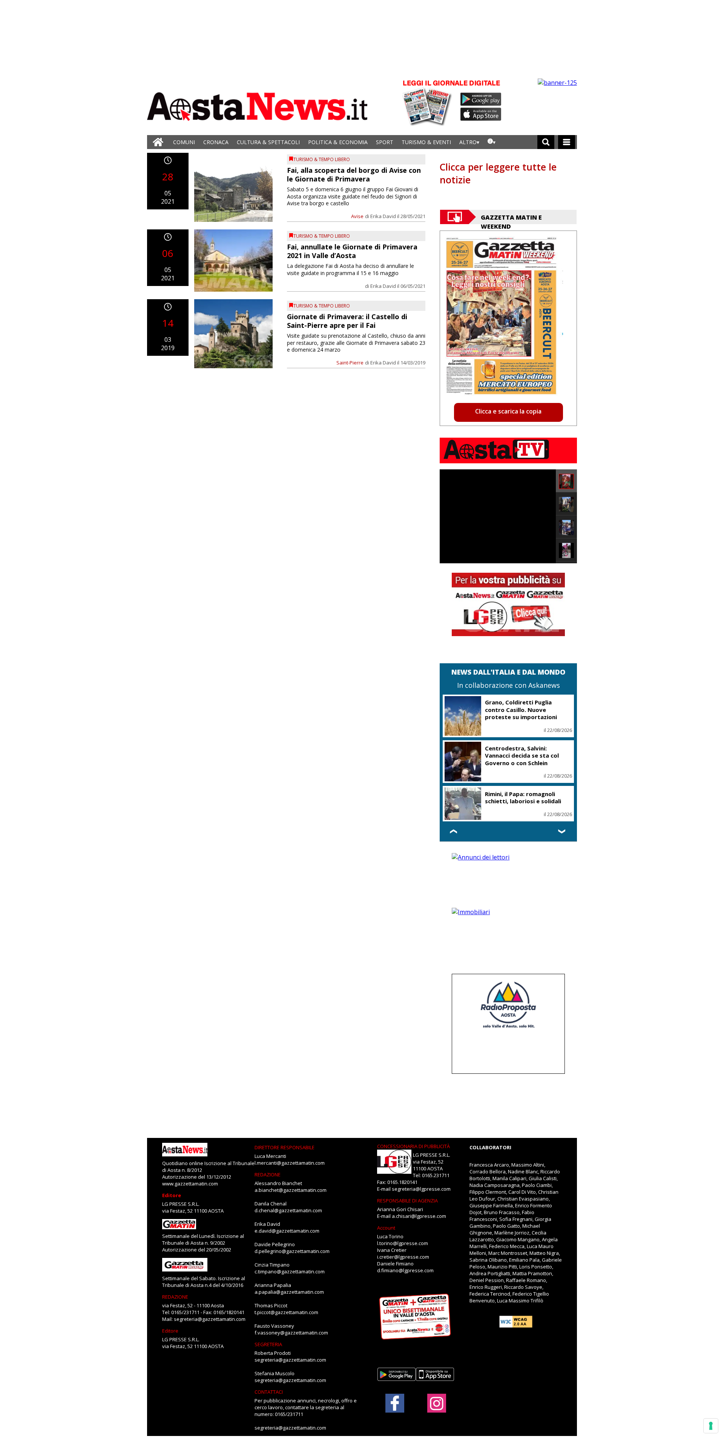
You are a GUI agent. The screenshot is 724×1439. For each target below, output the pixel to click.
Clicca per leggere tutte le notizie (498, 173)
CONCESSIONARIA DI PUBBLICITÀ (413, 1146)
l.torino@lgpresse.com (402, 1243)
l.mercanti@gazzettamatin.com (290, 1162)
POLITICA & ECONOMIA (338, 142)
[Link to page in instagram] (436, 1408)
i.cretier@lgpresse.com (403, 1256)
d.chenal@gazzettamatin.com (288, 1210)
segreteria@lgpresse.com (421, 1188)
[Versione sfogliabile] (428, 102)
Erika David (383, 216)
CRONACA (216, 142)
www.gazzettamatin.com (190, 1183)
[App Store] (481, 114)
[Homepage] (158, 142)
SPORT (384, 142)
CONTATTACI (269, 1391)
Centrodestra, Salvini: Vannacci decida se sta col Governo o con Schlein (522, 755)
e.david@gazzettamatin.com (287, 1230)
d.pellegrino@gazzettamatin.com (292, 1251)
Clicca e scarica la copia (508, 411)
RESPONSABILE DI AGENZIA (407, 1200)
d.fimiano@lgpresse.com (405, 1270)
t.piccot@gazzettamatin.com (286, 1312)
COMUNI (184, 142)
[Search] (545, 142)
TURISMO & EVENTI (426, 142)
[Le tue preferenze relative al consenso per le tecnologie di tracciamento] (711, 1426)
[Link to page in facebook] (394, 1403)
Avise (357, 216)
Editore (171, 1195)
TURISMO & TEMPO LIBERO (321, 159)
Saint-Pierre (350, 362)
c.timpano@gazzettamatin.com (290, 1271)
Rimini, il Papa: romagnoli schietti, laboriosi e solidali (523, 797)
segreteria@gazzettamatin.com (209, 1319)
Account (386, 1227)
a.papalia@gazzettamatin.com (289, 1291)
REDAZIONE (175, 1296)
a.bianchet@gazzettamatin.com (291, 1190)
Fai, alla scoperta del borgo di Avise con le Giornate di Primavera (354, 174)
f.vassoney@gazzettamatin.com (291, 1332)
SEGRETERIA (268, 1344)
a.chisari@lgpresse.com (419, 1216)
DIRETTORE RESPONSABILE (284, 1147)
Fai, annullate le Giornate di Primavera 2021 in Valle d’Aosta (352, 251)
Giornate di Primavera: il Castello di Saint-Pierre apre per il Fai (347, 321)
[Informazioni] (491, 142)
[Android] (481, 99)
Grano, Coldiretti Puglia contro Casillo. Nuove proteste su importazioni (521, 709)
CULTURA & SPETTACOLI (268, 142)
